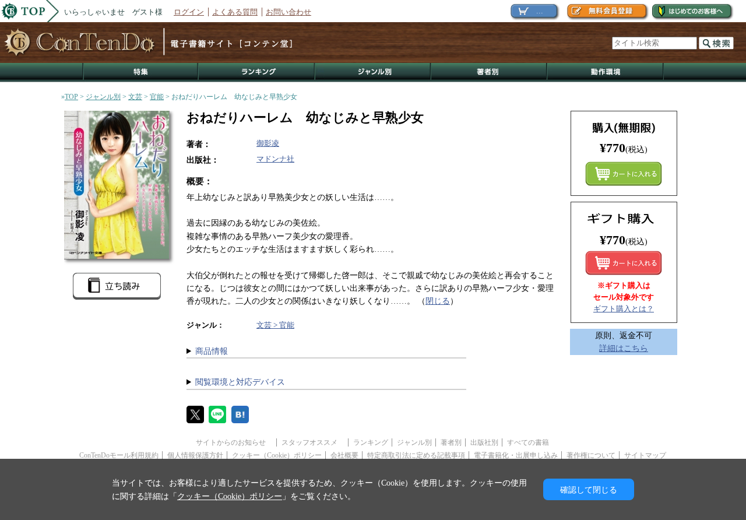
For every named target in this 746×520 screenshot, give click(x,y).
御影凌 (267, 143)
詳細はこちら (623, 348)
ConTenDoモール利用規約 (119, 455)
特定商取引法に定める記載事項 (416, 455)
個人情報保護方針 (195, 455)
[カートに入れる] (624, 263)
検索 (716, 43)
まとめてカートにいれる (624, 174)
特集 (140, 72)
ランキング (257, 72)
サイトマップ (645, 455)
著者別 (451, 442)
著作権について (590, 455)
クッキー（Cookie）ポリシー (277, 455)
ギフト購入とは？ (623, 308)
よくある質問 (235, 12)
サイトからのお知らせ (234, 442)
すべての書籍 (528, 442)
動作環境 (605, 72)
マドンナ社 (275, 158)
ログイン (189, 12)
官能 (157, 97)
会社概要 (344, 455)
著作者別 (489, 72)
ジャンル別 (373, 72)
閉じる (437, 300)
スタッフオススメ (312, 442)
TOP (71, 97)
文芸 (135, 97)
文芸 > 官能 (275, 325)
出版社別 (484, 442)
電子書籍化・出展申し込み (516, 455)
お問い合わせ (288, 12)
